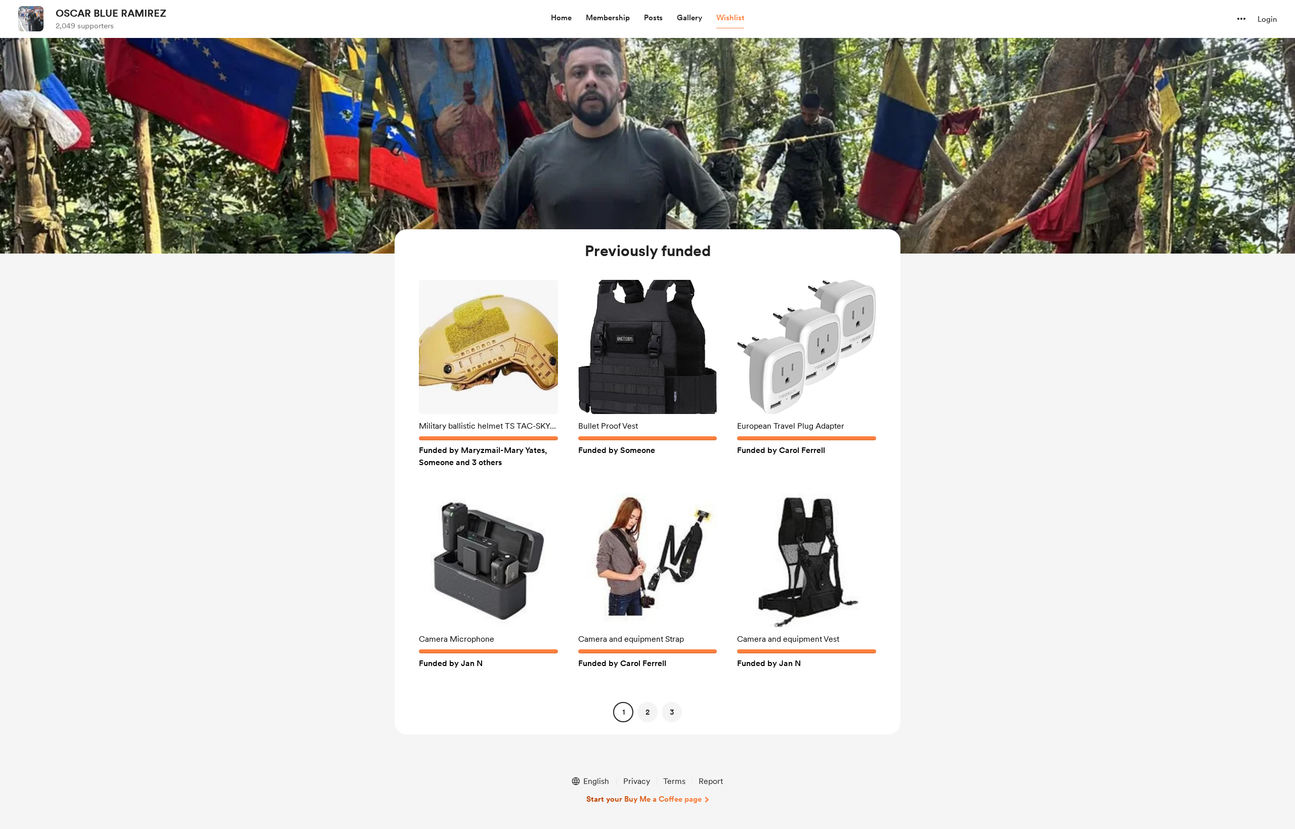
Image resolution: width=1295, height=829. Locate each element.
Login (1267, 19)
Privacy (636, 781)
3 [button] (672, 712)
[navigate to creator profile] (31, 18)
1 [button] (623, 712)
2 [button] (647, 712)
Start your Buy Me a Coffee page (644, 799)
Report (711, 781)
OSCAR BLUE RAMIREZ (111, 13)
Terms (674, 781)
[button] (561, 18)
